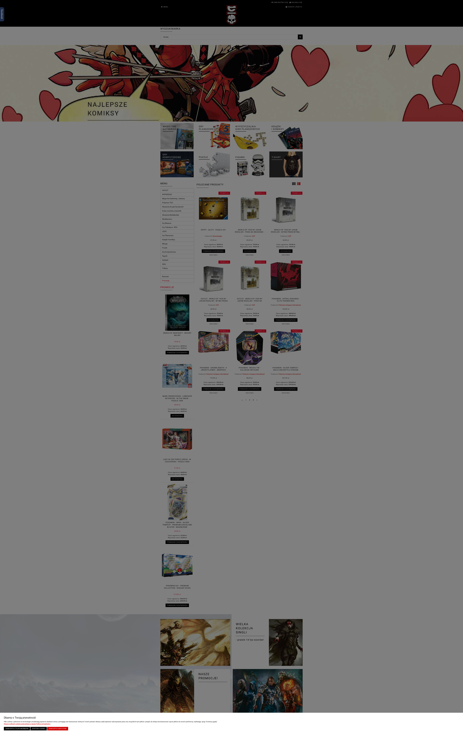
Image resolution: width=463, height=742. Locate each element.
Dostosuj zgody (38, 728)
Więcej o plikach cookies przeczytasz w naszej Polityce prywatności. (27, 724)
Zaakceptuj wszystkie (58, 728)
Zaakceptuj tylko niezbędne (17, 728)
